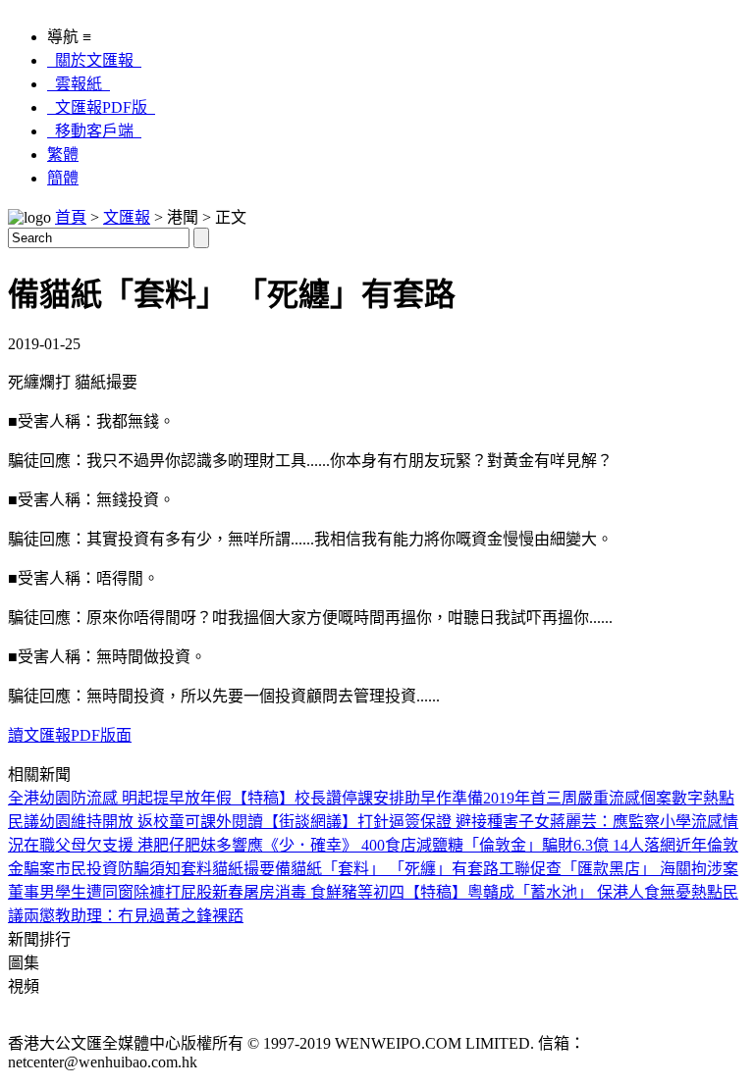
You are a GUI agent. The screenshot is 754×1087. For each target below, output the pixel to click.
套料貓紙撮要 (228, 868)
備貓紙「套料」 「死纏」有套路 (387, 868)
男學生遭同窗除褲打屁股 (125, 892)
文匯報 (126, 217)
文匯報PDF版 (101, 107)
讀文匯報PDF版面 (70, 735)
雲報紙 (78, 84)
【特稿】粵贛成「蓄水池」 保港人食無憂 (547, 892)
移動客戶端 (94, 131)
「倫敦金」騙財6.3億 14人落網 (569, 845)
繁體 (63, 154)
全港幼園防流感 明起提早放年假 (120, 798)
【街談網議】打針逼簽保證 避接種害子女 (406, 821)
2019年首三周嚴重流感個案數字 (593, 798)
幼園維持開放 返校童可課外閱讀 (151, 821)
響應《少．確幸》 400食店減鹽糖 (347, 845)
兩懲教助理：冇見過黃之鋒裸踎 (133, 915)
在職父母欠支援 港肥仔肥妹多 (128, 845)
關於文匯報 (94, 60)
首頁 (70, 217)
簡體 (63, 178)
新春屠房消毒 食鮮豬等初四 (308, 892)
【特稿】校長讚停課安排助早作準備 (357, 798)
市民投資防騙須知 (118, 868)
